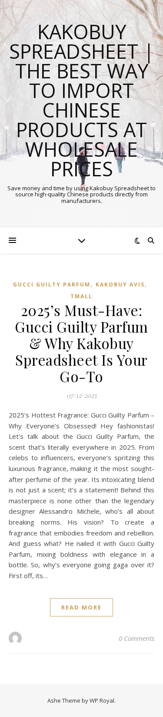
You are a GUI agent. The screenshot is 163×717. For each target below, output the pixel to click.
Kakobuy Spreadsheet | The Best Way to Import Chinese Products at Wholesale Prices (81, 100)
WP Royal (102, 700)
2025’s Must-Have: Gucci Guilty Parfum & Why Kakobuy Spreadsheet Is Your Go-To (81, 343)
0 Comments (136, 638)
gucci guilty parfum (51, 284)
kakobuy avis (120, 284)
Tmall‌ (81, 296)
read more (81, 607)
